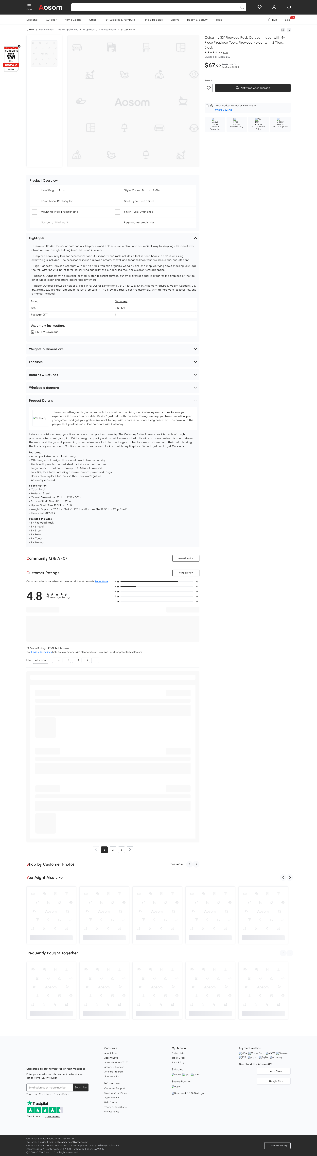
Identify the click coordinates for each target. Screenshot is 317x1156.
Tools (219, 19)
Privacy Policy (61, 1094)
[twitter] (58, 1060)
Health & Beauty (197, 19)
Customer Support (114, 1088)
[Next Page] (130, 849)
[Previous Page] (96, 849)
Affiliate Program (113, 1071)
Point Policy (178, 1062)
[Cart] (289, 7)
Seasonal (32, 19)
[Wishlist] (260, 7)
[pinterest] (50, 1060)
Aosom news (111, 1057)
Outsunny (121, 301)
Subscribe (81, 1087)
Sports (175, 19)
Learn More (101, 581)
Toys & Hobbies (153, 19)
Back (31, 29)
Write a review (186, 572)
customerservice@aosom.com (71, 1142)
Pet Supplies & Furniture (120, 19)
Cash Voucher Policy (115, 1093)
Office (93, 19)
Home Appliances (68, 29)
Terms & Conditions (115, 1107)
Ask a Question (186, 558)
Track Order (178, 1057)
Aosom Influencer (114, 1067)
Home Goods (73, 19)
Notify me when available (255, 87)
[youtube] (43, 1060)
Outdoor (51, 19)
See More (177, 864)
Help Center (111, 1102)
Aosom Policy (111, 1097)
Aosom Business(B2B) (116, 1062)
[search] (242, 7)
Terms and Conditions (38, 1094)
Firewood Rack (107, 29)
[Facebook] (29, 1060)
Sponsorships (111, 1076)
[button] (112, 238)
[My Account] (274, 7)
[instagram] (36, 1060)
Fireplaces (88, 29)
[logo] (50, 7)
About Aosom (111, 1053)
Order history (179, 1053)
